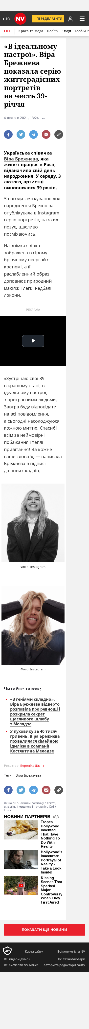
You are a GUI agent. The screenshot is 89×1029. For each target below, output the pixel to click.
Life (7, 31)
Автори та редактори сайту (64, 965)
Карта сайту (34, 951)
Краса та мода (30, 31)
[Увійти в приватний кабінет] (69, 19)
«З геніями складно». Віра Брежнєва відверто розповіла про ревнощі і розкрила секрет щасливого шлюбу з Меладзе (35, 712)
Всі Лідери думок (17, 959)
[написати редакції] (46, 134)
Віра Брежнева (28, 775)
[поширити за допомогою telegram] (33, 134)
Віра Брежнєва (21, 159)
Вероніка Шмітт (32, 766)
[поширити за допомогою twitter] (21, 134)
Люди (66, 31)
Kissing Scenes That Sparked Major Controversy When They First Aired (51, 890)
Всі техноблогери (71, 959)
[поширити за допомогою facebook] (8, 134)
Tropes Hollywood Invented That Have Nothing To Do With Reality (50, 834)
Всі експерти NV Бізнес (21, 965)
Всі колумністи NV (71, 951)
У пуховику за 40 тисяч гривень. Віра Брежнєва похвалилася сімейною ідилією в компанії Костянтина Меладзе (35, 741)
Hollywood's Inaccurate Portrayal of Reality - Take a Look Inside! (51, 862)
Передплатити (49, 19)
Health (52, 31)
